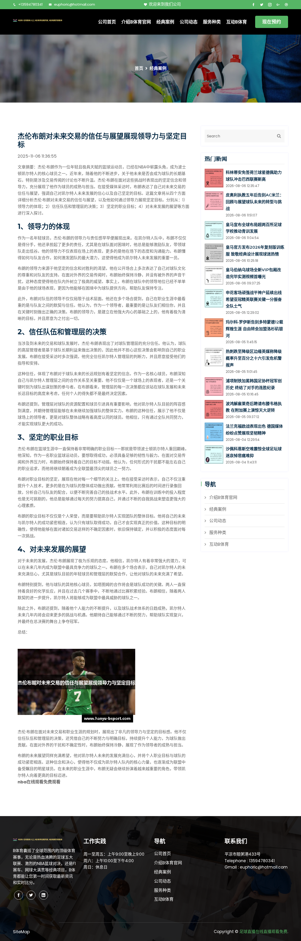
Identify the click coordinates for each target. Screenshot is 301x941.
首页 (139, 68)
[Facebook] (18, 895)
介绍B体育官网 (136, 22)
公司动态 (189, 22)
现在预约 (271, 22)
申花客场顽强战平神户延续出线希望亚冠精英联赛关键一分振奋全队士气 (254, 299)
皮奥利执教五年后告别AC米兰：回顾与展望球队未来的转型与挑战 (255, 202)
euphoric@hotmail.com (74, 4)
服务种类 (212, 22)
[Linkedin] (43, 895)
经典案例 (165, 22)
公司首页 (107, 22)
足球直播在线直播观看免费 (263, 931)
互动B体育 (236, 22)
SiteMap (21, 932)
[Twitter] (31, 895)
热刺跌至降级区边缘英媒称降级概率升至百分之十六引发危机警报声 (254, 358)
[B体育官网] (44, 20)
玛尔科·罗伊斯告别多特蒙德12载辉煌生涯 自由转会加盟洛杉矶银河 (254, 329)
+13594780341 (30, 4)
